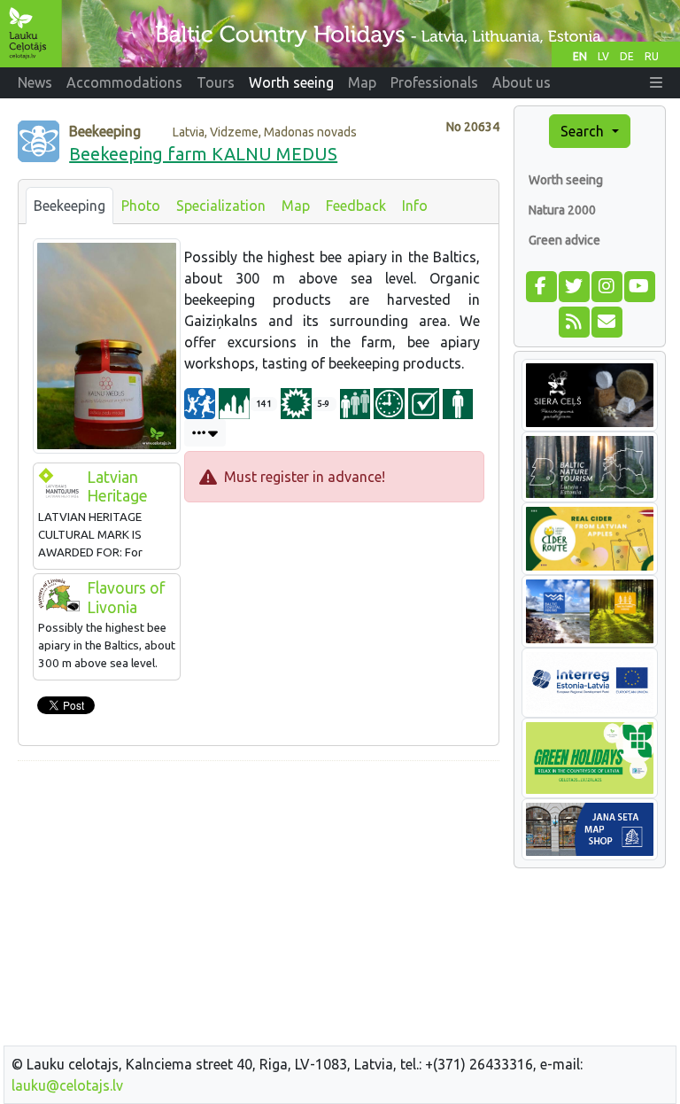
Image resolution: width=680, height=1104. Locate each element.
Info (415, 206)
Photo (140, 206)
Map (296, 206)
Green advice (564, 240)
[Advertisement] (258, 899)
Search (583, 131)
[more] (205, 433)
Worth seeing (566, 180)
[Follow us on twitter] (573, 284)
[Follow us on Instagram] (606, 284)
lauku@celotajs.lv (67, 1085)
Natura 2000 (562, 210)
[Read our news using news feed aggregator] (573, 320)
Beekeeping (69, 206)
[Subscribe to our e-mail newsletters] (606, 320)
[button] (656, 82)
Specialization (221, 206)
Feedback (356, 206)
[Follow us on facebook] (540, 284)
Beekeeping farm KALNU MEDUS (203, 154)
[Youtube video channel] (638, 284)
